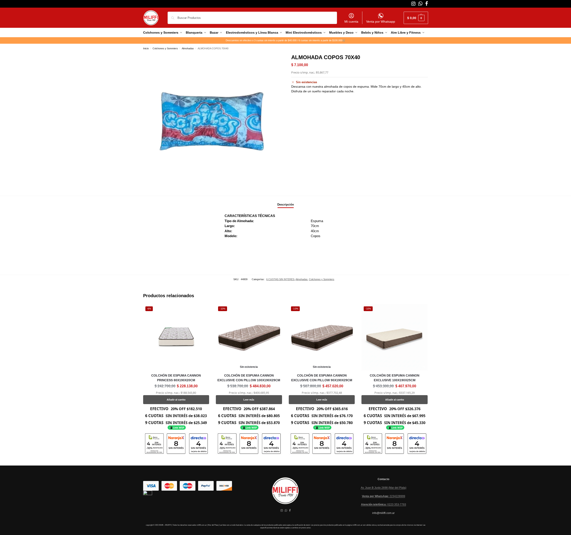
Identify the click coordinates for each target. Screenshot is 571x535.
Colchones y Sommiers (165, 48)
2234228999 (383, 496)
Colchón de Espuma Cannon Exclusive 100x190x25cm (394, 378)
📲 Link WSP (176, 427)
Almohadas (188, 48)
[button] (416, 18)
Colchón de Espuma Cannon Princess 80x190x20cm (176, 378)
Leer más (248, 399)
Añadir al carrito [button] (176, 399)
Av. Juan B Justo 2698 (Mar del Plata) (383, 487)
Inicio (146, 48)
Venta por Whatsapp (380, 21)
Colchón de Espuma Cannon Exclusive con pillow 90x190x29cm (321, 378)
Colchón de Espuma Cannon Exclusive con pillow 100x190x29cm (248, 378)
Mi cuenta (351, 21)
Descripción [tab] (285, 204)
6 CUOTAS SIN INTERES (280, 279)
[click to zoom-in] (211, 121)
